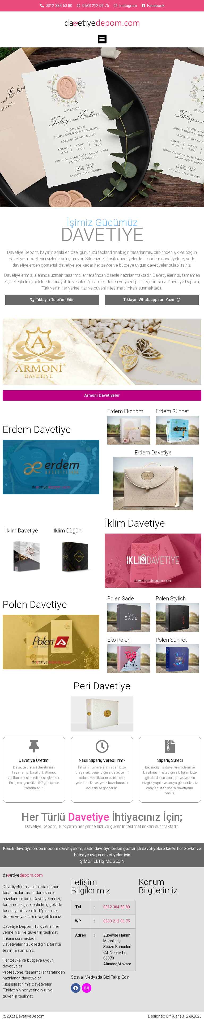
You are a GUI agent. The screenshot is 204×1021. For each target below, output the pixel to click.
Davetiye (88, 817)
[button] (102, 39)
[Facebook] (75, 988)
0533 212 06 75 (116, 921)
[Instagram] (86, 988)
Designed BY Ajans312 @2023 (174, 1016)
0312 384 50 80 (116, 907)
